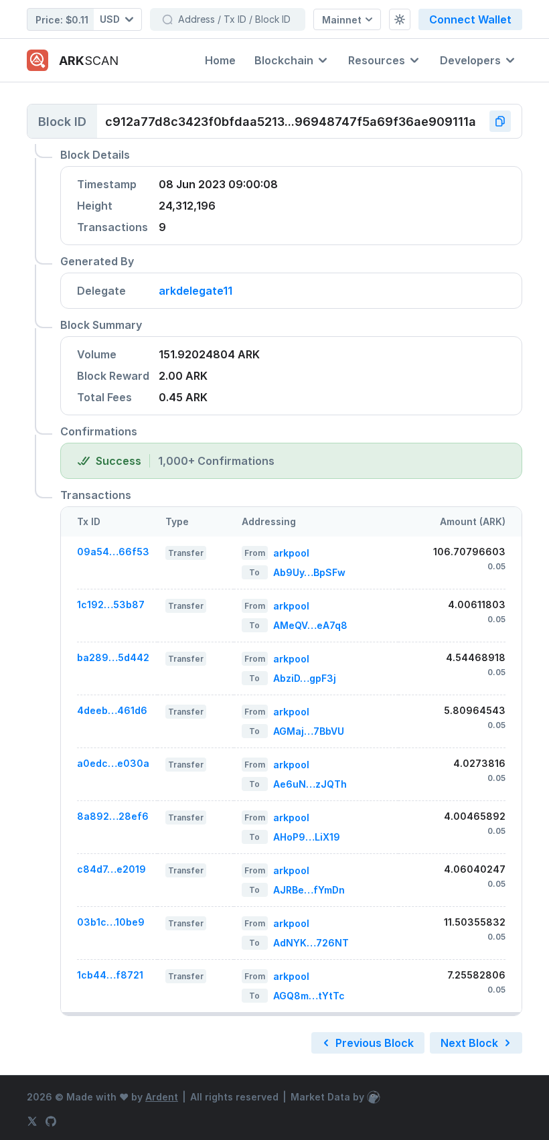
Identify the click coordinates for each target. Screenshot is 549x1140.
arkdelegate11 (195, 290)
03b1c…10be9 (111, 922)
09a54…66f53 (113, 551)
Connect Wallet (470, 19)
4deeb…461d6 (112, 710)
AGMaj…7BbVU (308, 731)
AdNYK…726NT (311, 942)
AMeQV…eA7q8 (310, 625)
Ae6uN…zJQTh (310, 784)
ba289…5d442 (113, 657)
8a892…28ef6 (113, 816)
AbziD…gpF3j (304, 678)
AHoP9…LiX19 (306, 837)
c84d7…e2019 (111, 869)
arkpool (291, 553)
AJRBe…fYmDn (309, 890)
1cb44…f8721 (110, 975)
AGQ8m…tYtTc (309, 995)
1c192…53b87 (111, 604)
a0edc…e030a (113, 763)
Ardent (161, 1096)
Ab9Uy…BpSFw (309, 572)
